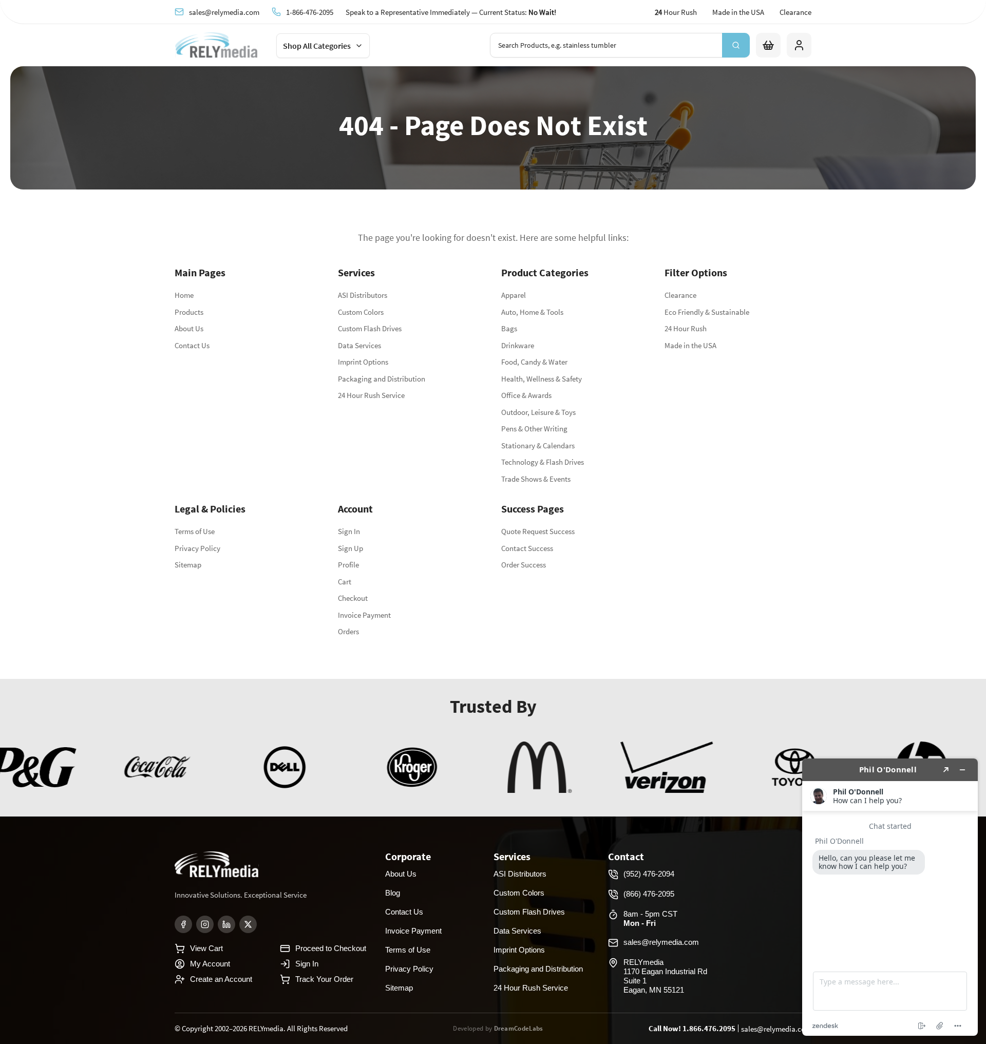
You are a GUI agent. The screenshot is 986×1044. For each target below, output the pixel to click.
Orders (348, 631)
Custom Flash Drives (370, 328)
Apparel (513, 295)
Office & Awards (526, 395)
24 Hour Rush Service (371, 395)
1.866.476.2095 (708, 1028)
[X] (248, 924)
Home (184, 295)
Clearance (795, 12)
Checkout (353, 598)
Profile (348, 565)
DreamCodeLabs (518, 1028)
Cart (344, 581)
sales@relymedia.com (224, 11)
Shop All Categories (317, 46)
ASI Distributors (362, 295)
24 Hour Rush (686, 328)
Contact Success (527, 548)
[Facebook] (183, 924)
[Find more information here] (890, 897)
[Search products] (736, 45)
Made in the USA (738, 12)
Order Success (523, 565)
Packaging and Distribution (381, 379)
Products (189, 312)
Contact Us (192, 345)
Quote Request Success (538, 531)
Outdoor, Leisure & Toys (538, 412)
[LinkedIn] (226, 924)
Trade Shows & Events (536, 479)
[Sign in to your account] (799, 45)
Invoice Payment (364, 615)
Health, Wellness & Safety (541, 379)
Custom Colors (361, 312)
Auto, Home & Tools (532, 312)
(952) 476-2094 (648, 873)
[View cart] (768, 45)
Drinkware (517, 345)
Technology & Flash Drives (542, 462)
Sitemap (188, 565)
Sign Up (350, 548)
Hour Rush (676, 12)
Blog (392, 892)
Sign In (349, 531)
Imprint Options (363, 362)
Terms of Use (195, 531)
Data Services (359, 345)
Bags (509, 328)
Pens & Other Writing (534, 428)
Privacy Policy (197, 548)
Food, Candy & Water (534, 362)
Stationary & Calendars (538, 445)
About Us (189, 328)
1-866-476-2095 (309, 11)
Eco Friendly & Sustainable (707, 312)
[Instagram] (205, 924)
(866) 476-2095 (648, 893)
